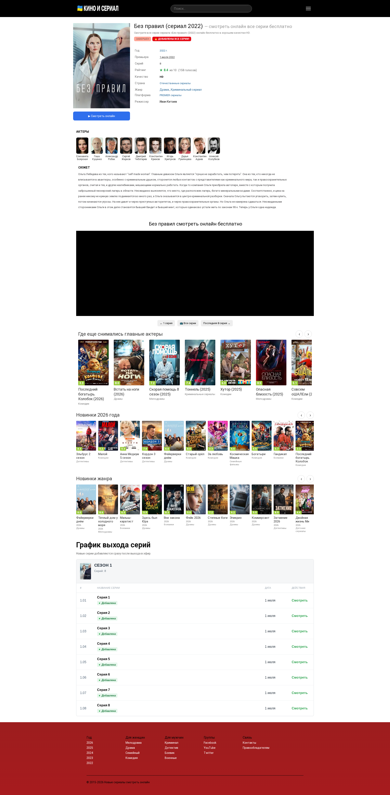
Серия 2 (103, 613)
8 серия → (216, 323)
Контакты (249, 742)
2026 (90, 742)
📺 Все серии (188, 323)
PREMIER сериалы (171, 95)
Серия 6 (103, 674)
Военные (171, 758)
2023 (90, 758)
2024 (90, 752)
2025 (90, 747)
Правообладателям (256, 747)
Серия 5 (103, 659)
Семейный (133, 752)
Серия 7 (103, 690)
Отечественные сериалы (175, 83)
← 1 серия (166, 323)
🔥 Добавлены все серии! (171, 39)
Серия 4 (103, 643)
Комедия (132, 758)
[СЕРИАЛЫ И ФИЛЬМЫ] (98, 8)
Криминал (171, 742)
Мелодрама (134, 742)
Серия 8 (103, 705)
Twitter (209, 752)
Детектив (171, 747)
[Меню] (308, 8)
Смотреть (300, 600)
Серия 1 (103, 597)
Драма (130, 747)
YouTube (210, 747)
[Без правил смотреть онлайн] (101, 107)
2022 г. (164, 50)
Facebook (210, 742)
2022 (90, 763)
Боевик (169, 752)
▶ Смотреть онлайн (101, 116)
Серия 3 (103, 628)
